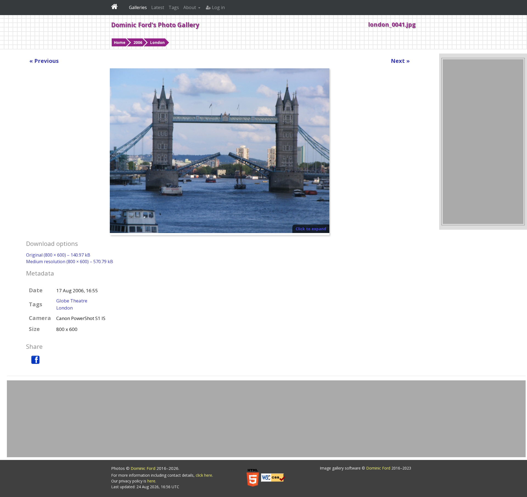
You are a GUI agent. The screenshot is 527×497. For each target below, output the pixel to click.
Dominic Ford (143, 468)
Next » (400, 60)
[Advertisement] (483, 141)
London (157, 42)
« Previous (44, 60)
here (151, 481)
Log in (218, 7)
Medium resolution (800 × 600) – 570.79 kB (69, 262)
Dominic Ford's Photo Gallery (155, 24)
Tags (174, 7)
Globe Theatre (71, 300)
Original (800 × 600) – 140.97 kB (58, 255)
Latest (157, 7)
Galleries (138, 7)
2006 (137, 42)
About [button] (190, 7)
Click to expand (311, 228)
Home (119, 42)
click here (204, 475)
